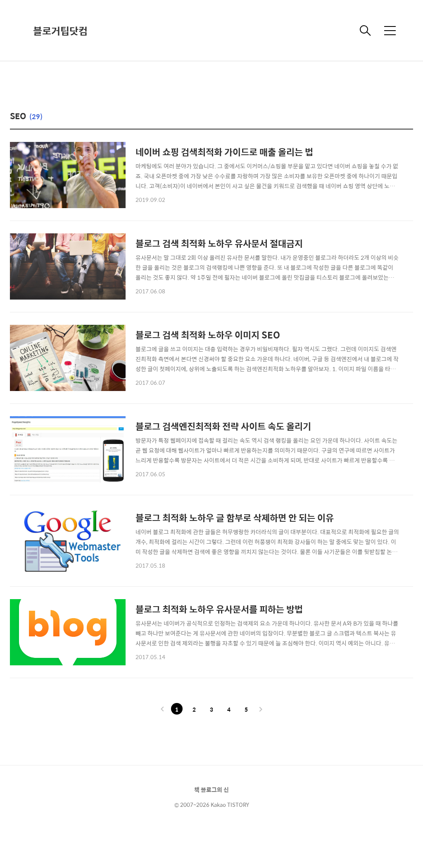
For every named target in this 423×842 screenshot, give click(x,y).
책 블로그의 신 (211, 789)
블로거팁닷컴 (60, 30)
